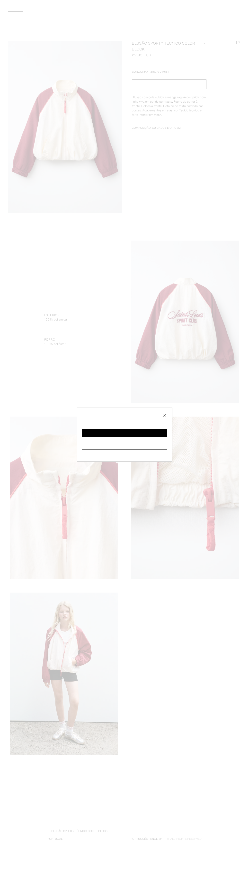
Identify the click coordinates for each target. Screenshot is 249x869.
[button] (124, 433)
